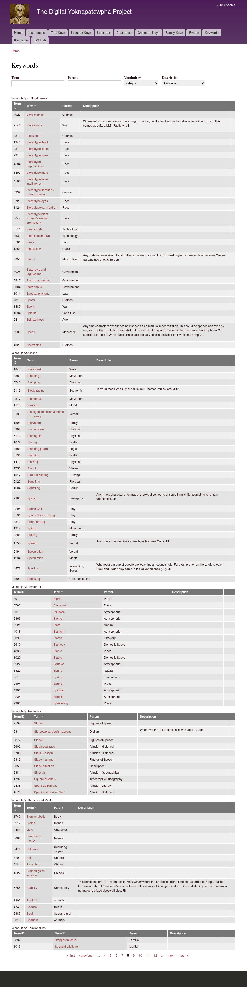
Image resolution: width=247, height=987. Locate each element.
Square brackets (45, 779)
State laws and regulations (36, 271)
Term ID (19, 592)
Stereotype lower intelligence (38, 181)
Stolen (31, 823)
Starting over (35, 429)
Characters (124, 32)
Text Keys (58, 32)
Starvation (34, 422)
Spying (32, 498)
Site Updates (226, 4)
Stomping (33, 382)
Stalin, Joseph (43, 753)
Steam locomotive (38, 235)
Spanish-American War (49, 792)
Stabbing (33, 468)
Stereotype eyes (37, 201)
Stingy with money (34, 838)
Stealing (32, 405)
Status (31, 259)
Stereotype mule (37, 172)
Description (170, 77)
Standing (33, 455)
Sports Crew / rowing (41, 515)
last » (184, 955)
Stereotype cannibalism (42, 207)
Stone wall (60, 605)
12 (155, 955)
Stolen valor (34, 125)
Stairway (59, 644)
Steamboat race (44, 746)
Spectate (33, 568)
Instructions (36, 32)
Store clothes (35, 114)
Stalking (32, 462)
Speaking (33, 578)
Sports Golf (34, 508)
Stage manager (44, 759)
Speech (32, 543)
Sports (31, 300)
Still (29, 858)
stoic (30, 829)
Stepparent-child (66, 940)
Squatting (33, 481)
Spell (30, 913)
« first (71, 955)
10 (140, 955)
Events (194, 32)
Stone (38, 723)
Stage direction (44, 766)
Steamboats (34, 229)
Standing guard (37, 449)
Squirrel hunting (37, 475)
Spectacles (34, 345)
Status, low (34, 248)
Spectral (59, 696)
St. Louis (40, 772)
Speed (31, 332)
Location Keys (81, 32)
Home (18, 32)
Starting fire (34, 435)
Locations (104, 32)
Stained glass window (36, 873)
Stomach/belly (36, 816)
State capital (35, 287)
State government (38, 280)
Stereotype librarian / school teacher (40, 192)
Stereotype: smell (38, 148)
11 (148, 955)
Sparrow (32, 920)
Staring (32, 442)
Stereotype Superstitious (35, 163)
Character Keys (148, 32)
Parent (73, 77)
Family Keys (174, 32)
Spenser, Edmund (46, 785)
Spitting (32, 528)
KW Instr (40, 40)
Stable (58, 651)
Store (57, 599)
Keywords (212, 32)
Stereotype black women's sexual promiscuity (37, 218)
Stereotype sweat (38, 155)
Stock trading (36, 390)
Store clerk (34, 369)
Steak (30, 242)
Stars (57, 625)
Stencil (38, 740)
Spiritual (32, 313)
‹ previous (86, 955)
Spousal (32, 907)
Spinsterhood (35, 319)
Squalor (59, 664)
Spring (58, 670)
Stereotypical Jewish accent (52, 731)
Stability (32, 888)
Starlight (59, 631)
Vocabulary (132, 77)
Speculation (35, 551)
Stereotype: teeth (38, 142)
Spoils (31, 306)
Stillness (59, 612)
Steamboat (34, 398)
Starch (58, 638)
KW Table (21, 40)
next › (172, 955)
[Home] (20, 14)
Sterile (58, 618)
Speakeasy (61, 703)
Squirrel (32, 900)
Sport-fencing (36, 521)
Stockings (33, 135)
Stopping (33, 376)
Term (15, 77)
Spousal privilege (38, 293)
